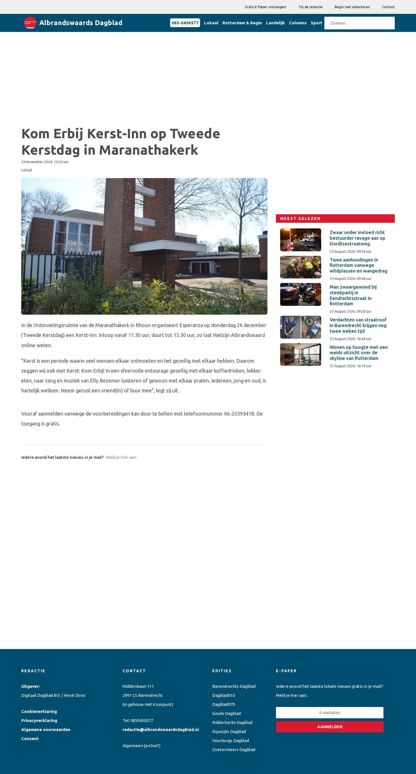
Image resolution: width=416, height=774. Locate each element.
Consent (30, 738)
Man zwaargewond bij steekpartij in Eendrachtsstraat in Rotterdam (353, 295)
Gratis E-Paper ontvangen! (265, 7)
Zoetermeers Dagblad (233, 749)
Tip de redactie (311, 7)
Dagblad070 (223, 704)
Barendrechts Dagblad (234, 686)
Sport (316, 22)
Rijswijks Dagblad (229, 731)
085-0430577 (185, 22)
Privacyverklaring (39, 720)
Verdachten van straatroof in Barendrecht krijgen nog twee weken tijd (358, 325)
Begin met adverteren (352, 7)
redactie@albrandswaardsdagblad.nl (161, 729)
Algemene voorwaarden (45, 729)
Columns (298, 22)
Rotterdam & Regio (242, 22)
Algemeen (133, 745)
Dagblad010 (223, 695)
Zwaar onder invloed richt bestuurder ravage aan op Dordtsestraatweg (357, 238)
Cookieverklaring (39, 711)
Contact (388, 7)
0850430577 (141, 720)
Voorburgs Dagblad (230, 740)
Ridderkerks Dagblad (232, 722)
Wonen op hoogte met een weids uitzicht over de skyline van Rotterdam (359, 353)
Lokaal (211, 22)
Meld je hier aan (121, 457)
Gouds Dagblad (226, 713)
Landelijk (275, 22)
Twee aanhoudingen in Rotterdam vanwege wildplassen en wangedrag (358, 265)
